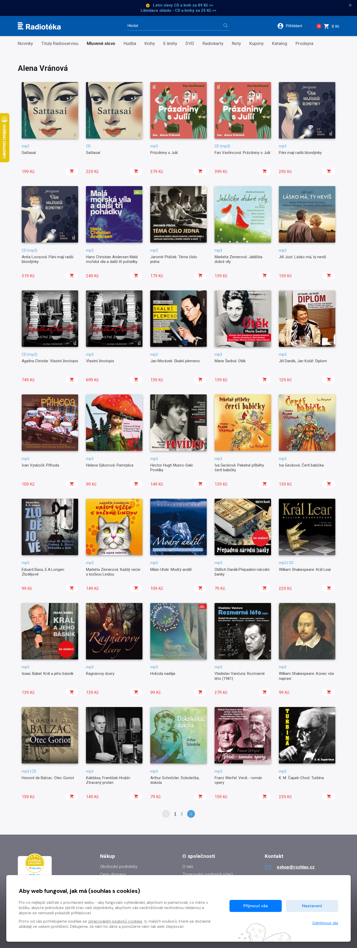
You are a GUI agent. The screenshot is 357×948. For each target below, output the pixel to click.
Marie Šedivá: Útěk (230, 361)
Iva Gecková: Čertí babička (301, 465)
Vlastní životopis (100, 361)
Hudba (130, 43)
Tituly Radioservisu (59, 43)
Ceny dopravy (113, 874)
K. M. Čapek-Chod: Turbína (301, 777)
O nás (187, 866)
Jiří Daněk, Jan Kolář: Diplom (303, 361)
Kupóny (256, 43)
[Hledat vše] (225, 26)
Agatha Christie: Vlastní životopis (50, 361)
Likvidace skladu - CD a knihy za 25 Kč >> (178, 10)
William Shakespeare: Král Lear (305, 569)
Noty (236, 43)
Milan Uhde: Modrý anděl (171, 569)
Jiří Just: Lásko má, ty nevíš (302, 257)
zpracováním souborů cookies (115, 921)
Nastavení (312, 906)
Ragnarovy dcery (100, 673)
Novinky (25, 43)
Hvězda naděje (162, 673)
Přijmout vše (255, 906)
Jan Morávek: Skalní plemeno (175, 361)
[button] (293, 25)
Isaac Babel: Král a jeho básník (47, 673)
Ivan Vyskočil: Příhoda (40, 465)
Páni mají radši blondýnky (300, 152)
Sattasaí (29, 152)
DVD (190, 43)
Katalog (279, 43)
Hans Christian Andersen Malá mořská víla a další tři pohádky (112, 259)
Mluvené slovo (101, 43)
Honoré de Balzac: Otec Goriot (48, 777)
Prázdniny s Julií (164, 152)
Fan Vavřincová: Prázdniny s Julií (242, 152)
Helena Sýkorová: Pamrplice (110, 465)
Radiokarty (213, 43)
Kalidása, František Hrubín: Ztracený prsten (108, 780)
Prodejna (304, 43)
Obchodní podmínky (118, 866)
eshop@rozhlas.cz (296, 867)
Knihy (150, 43)
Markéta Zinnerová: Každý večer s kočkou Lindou (113, 572)
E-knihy (170, 43)
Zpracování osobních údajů (207, 874)
